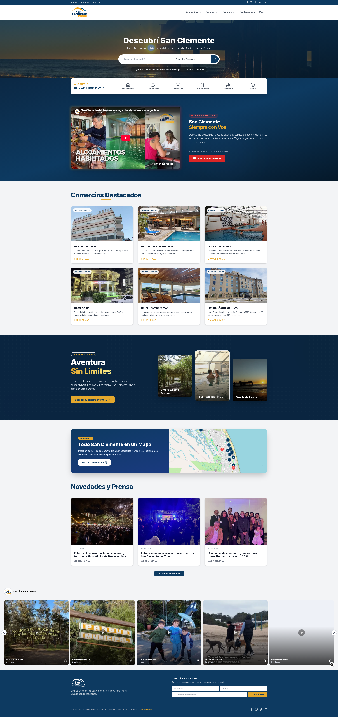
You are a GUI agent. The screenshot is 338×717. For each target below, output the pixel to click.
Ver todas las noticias (169, 573)
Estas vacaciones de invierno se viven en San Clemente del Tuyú (167, 555)
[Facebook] (247, 2)
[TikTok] (255, 2)
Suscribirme (257, 694)
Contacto (96, 2)
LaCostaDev (146, 709)
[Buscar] (266, 2)
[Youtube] (260, 2)
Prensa (74, 2)
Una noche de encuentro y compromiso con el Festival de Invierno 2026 (233, 555)
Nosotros (84, 2)
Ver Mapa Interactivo (92, 462)
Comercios (228, 12)
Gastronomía (247, 12)
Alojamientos (193, 12)
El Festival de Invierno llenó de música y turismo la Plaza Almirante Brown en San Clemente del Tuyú (100, 556)
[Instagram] (251, 2)
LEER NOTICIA (82, 561)
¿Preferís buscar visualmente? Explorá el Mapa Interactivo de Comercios (170, 69)
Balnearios (212, 12)
